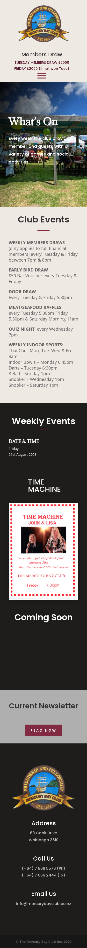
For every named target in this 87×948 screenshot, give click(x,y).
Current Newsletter (43, 706)
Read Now (43, 730)
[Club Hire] (43, 597)
